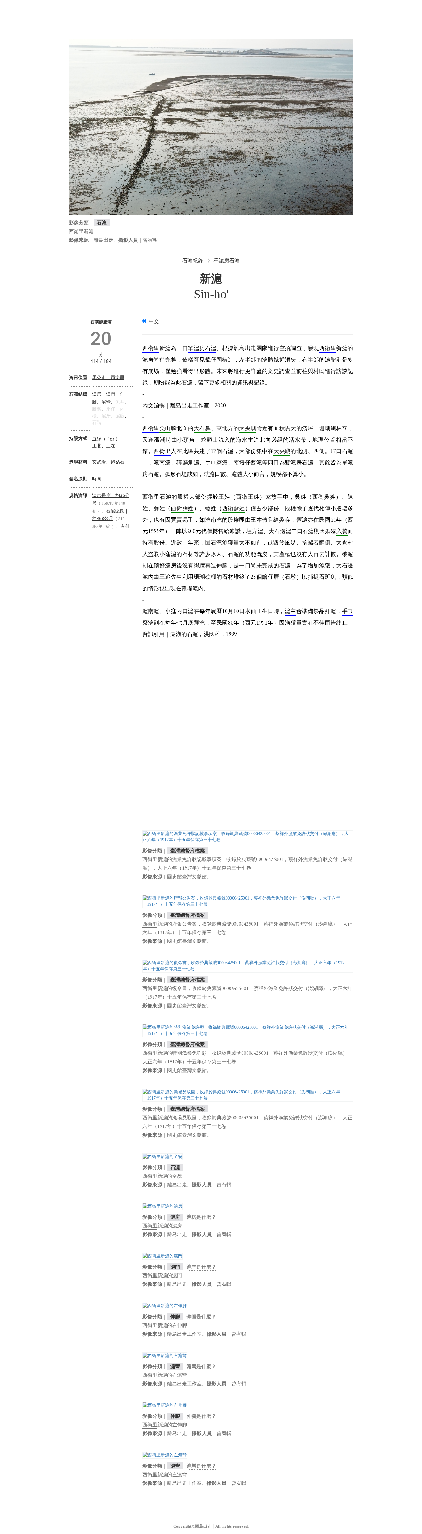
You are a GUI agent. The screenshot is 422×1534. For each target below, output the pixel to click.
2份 (110, 439)
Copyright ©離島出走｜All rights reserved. (211, 1526)
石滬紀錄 (192, 260)
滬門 (175, 1266)
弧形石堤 (176, 473)
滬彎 (175, 1366)
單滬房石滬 (226, 260)
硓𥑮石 (117, 462)
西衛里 (76, 231)
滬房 (175, 1217)
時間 (96, 478)
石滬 (102, 222)
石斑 (325, 576)
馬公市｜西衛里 (108, 377)
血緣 (96, 439)
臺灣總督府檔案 (187, 850)
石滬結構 (78, 394)
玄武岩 (99, 462)
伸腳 (175, 1316)
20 (101, 339)
